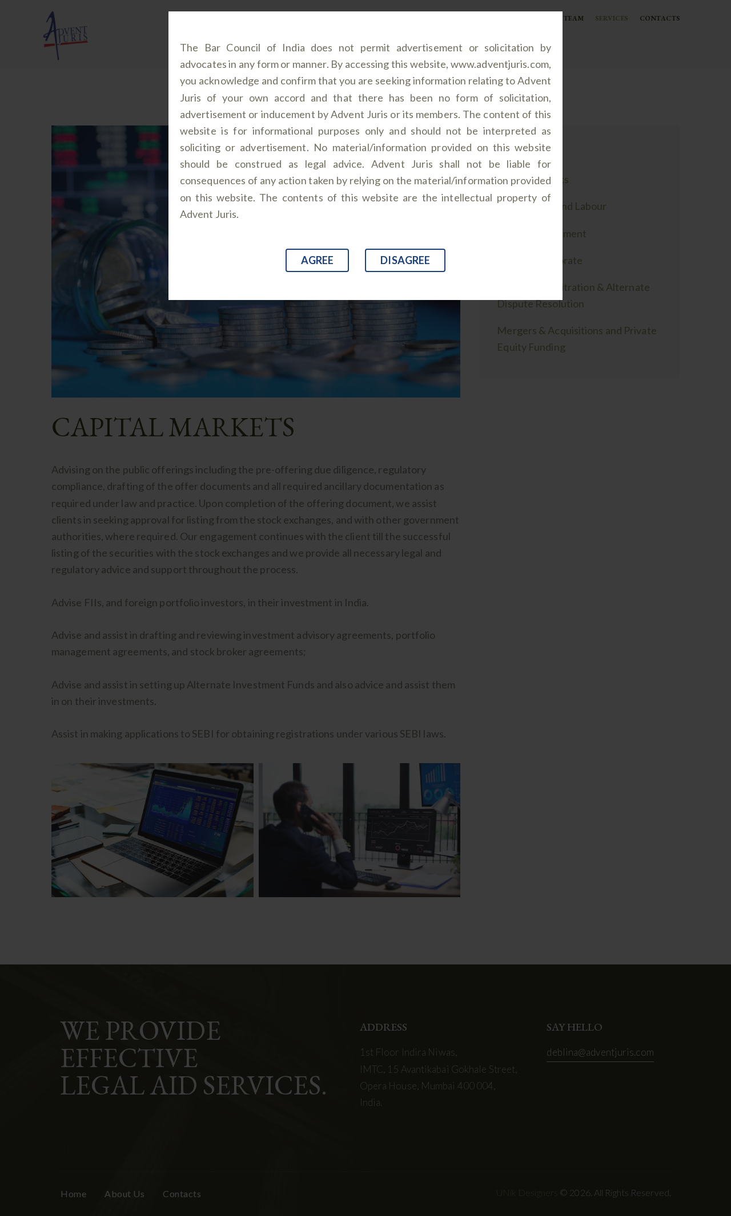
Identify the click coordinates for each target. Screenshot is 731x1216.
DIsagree (405, 260)
